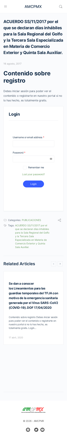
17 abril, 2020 (16, 337)
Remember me (36, 167)
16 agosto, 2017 (12, 63)
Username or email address (33, 137)
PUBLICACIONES (31, 220)
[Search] (61, 6)
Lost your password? (33, 174)
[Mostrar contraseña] (51, 159)
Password (24, 152)
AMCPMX (33, 6)
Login (33, 183)
